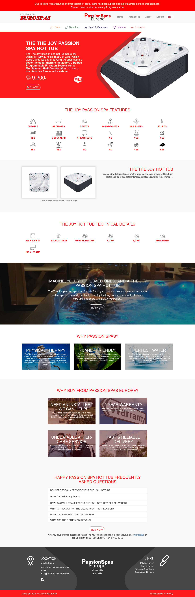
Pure (57, 27)
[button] (170, 17)
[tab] (97, 490)
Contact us (139, 534)
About (148, 16)
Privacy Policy (147, 562)
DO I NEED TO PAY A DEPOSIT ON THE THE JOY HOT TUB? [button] (80, 490)
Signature (73, 27)
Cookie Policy (147, 565)
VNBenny (168, 593)
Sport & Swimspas (98, 27)
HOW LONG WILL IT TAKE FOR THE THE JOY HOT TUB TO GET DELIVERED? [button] (88, 503)
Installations (134, 16)
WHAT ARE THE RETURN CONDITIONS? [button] (70, 520)
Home (120, 16)
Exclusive (139, 27)
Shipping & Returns (144, 572)
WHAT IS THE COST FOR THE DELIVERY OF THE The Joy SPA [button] (82, 508)
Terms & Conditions (144, 569)
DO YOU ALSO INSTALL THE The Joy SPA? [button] (72, 514)
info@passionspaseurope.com (55, 573)
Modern (121, 27)
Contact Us (97, 570)
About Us (97, 573)
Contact (160, 16)
